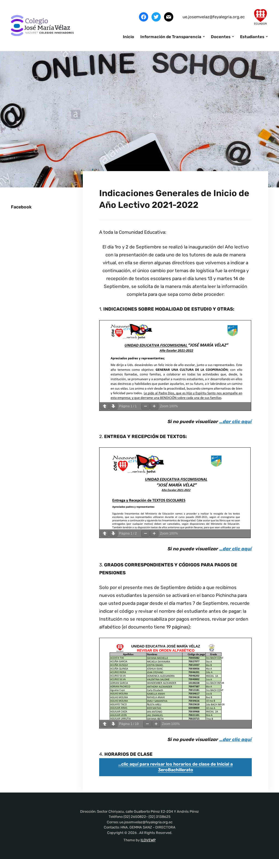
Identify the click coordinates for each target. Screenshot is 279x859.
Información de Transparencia (170, 36)
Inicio (128, 36)
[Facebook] (143, 16)
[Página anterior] (105, 406)
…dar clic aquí (235, 421)
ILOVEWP (148, 840)
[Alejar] (145, 406)
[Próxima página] (113, 406)
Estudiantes (252, 36)
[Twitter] (156, 16)
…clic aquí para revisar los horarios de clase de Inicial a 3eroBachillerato (175, 766)
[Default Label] (168, 16)
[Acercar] (154, 406)
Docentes (221, 36)
